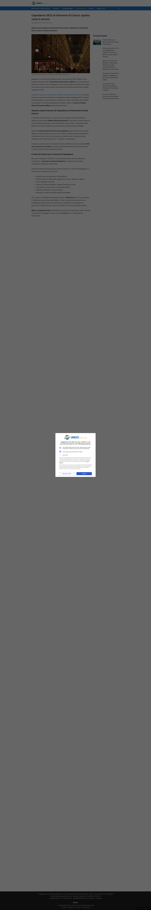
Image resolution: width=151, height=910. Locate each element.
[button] (75, 455)
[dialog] (75, 455)
